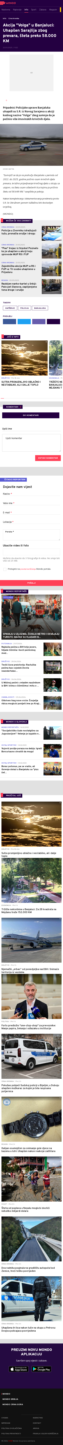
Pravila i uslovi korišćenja (45, 1434)
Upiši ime (7, 428)
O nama (4, 1418)
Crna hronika (13, 18)
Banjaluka (40, 308)
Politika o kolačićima (11, 1428)
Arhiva (36, 1428)
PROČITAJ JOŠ (13, 795)
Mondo (6, 1394)
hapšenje (10, 308)
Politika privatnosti (11, 1434)
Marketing (38, 1418)
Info (4, 18)
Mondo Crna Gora (12, 1404)
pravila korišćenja (28, 569)
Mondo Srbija (10, 1399)
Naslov (7, 494)
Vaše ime (8, 503)
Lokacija (8, 522)
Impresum (5, 1423)
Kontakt (37, 1423)
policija (24, 308)
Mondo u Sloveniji (16, 722)
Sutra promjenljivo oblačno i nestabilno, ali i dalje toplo (21, 384)
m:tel (10, 1441)
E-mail (7, 513)
